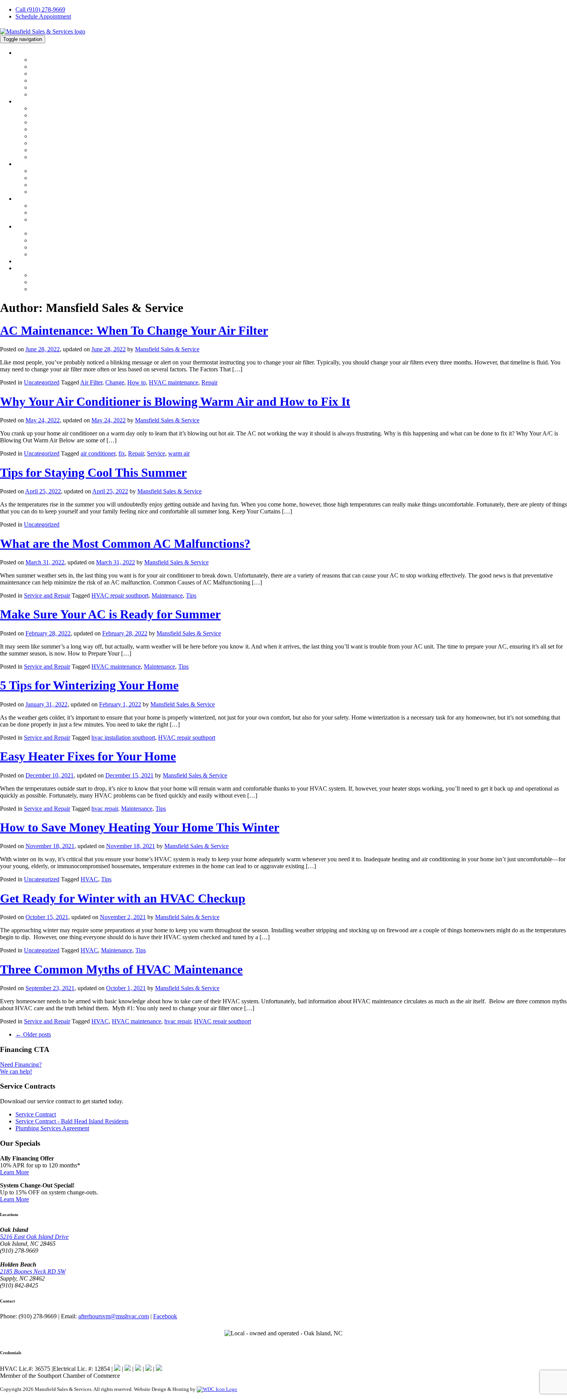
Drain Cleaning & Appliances (66, 220)
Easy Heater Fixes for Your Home (88, 756)
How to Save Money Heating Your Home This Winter (139, 827)
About (22, 53)
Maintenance (167, 595)
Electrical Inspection (55, 185)
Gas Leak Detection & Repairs (67, 240)
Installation (44, 122)
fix (121, 453)
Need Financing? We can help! (21, 1068)
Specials (25, 261)
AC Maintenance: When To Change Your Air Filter (134, 330)
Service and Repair (47, 595)
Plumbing (27, 199)
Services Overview (53, 108)
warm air (179, 453)
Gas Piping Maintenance (60, 254)
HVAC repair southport (119, 595)
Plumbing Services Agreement (52, 1128)
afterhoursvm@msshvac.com (113, 1316)
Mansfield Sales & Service (167, 349)
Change (114, 382)
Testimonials (46, 81)
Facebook (165, 1316)
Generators (44, 192)
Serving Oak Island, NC (59, 275)
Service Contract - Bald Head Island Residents (71, 1121)
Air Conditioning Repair (60, 143)
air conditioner (98, 453)
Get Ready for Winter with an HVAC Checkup (122, 898)
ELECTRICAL (33, 164)
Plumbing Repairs (52, 206)
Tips (191, 595)
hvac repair (104, 808)
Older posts (33, 1034)
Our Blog (42, 94)
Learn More (14, 1172)
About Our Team (51, 67)
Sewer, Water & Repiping (61, 213)
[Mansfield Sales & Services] (42, 31)
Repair (209, 382)
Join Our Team (48, 88)
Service (156, 453)
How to (136, 382)
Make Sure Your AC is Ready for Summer (110, 614)
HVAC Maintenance (55, 129)
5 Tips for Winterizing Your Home (89, 685)
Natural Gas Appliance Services (69, 247)
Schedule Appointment (43, 16)
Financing (43, 74)
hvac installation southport (123, 737)
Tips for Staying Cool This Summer (93, 472)
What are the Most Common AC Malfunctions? (125, 543)
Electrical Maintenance (58, 178)
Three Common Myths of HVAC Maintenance (121, 969)
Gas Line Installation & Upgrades (71, 233)
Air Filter (91, 382)
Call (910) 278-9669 (40, 9)
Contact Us (28, 268)
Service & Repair (51, 115)
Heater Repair (47, 150)
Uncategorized (41, 382)
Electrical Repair (51, 171)
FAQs (37, 157)
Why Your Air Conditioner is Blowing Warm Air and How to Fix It (175, 401)
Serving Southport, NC (58, 289)
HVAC (23, 101)
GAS (21, 227)
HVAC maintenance (173, 382)
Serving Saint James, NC (60, 282)
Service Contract (35, 1114)
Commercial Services (56, 136)
